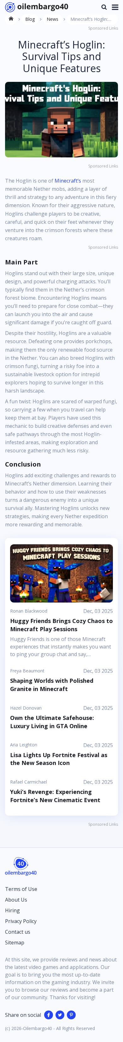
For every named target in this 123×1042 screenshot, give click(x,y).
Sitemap (14, 942)
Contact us (17, 931)
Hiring (12, 910)
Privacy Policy (21, 921)
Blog (30, 19)
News (52, 19)
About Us (16, 899)
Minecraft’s (68, 180)
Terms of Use (21, 889)
